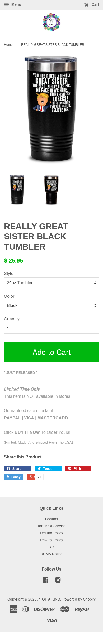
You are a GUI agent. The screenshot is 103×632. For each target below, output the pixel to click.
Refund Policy (51, 532)
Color (9, 296)
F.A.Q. (51, 546)
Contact (51, 518)
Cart (95, 4)
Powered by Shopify (79, 599)
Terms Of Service (51, 525)
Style (8, 273)
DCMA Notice (51, 553)
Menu (15, 4)
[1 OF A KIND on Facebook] (46, 580)
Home (8, 44)
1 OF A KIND (49, 599)
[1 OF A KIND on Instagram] (58, 580)
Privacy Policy (51, 539)
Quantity (12, 319)
